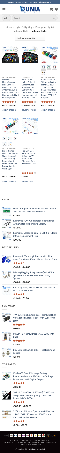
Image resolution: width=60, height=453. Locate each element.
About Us (15, 440)
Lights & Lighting (23, 27)
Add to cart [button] (27, 181)
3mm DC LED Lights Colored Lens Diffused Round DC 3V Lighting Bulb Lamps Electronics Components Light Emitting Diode (30, 89)
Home (9, 27)
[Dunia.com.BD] (30, 9)
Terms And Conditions (15, 442)
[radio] (43, 67)
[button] (4, 9)
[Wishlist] (56, 9)
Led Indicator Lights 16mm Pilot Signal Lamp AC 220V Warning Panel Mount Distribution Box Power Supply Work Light (10, 160)
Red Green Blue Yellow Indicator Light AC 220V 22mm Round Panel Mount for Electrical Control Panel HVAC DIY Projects (49, 89)
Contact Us (26, 440)
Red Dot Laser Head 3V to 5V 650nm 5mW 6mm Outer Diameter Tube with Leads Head (29, 157)
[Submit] (54, 18)
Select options (9, 110)
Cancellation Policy (30, 445)
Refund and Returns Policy (42, 442)
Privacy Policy (41, 440)
